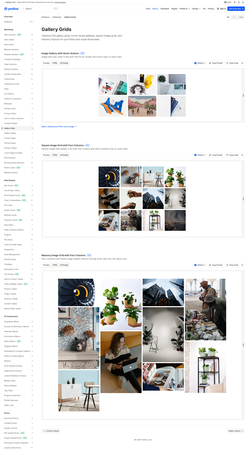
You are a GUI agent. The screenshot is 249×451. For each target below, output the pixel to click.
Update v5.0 (10, 2)
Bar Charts (18, 185)
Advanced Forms (18, 418)
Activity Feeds (18, 259)
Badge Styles (18, 380)
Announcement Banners (18, 163)
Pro (204, 9)
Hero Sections (18, 35)
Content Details (18, 123)
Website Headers (18, 49)
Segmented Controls (18, 371)
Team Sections (18, 64)
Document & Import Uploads (18, 443)
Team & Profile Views (18, 244)
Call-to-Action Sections (18, 118)
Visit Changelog (60, 2)
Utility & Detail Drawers (18, 230)
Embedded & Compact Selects (18, 351)
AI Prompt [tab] (64, 63)
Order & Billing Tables (18, 284)
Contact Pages (18, 148)
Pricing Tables (18, 113)
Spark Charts (18, 210)
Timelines (18, 264)
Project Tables (18, 294)
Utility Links (18, 405)
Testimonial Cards (18, 84)
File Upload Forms (18, 433)
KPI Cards (18, 205)
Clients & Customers (18, 99)
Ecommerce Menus (18, 336)
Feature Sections (18, 69)
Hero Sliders (18, 39)
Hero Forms (18, 44)
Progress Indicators (18, 395)
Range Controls (18, 428)
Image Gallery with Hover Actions (63, 53)
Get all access (235, 9)
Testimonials (18, 79)
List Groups (18, 274)
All (228, 17)
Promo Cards (18, 167)
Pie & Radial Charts (18, 195)
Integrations (18, 249)
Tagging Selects (18, 346)
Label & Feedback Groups (18, 376)
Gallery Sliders (18, 133)
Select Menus (18, 341)
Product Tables (18, 289)
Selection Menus (18, 331)
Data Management (18, 254)
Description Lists (18, 269)
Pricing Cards (18, 108)
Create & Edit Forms (18, 448)
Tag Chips (18, 390)
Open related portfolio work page (58, 126)
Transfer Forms (18, 423)
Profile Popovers (18, 400)
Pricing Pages (18, 143)
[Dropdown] (242, 63)
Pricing (211, 9)
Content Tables (18, 304)
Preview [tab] (46, 63)
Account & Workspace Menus (18, 326)
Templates (164, 9)
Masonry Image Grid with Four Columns (66, 255)
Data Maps (18, 225)
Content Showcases (18, 74)
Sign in (223, 9)
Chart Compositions (18, 200)
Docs (148, 9)
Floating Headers (18, 54)
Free (241, 17)
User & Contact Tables (18, 279)
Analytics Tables (18, 299)
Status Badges (18, 385)
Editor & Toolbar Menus (18, 356)
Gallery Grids (18, 128)
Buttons (18, 361)
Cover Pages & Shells (18, 153)
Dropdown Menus (18, 321)
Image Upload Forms (18, 438)
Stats (18, 89)
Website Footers (18, 172)
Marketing (57, 17)
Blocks (155, 9)
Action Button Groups (18, 366)
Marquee (18, 103)
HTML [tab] (55, 63)
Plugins (174, 9)
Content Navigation (18, 59)
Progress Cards (18, 220)
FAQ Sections (18, 158)
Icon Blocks (18, 94)
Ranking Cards (18, 215)
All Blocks (18, 22)
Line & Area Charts (18, 190)
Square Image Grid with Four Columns (65, 145)
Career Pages (18, 138)
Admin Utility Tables (18, 308)
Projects (18, 235)
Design (195, 9)
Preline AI (184, 9)
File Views (18, 240)
